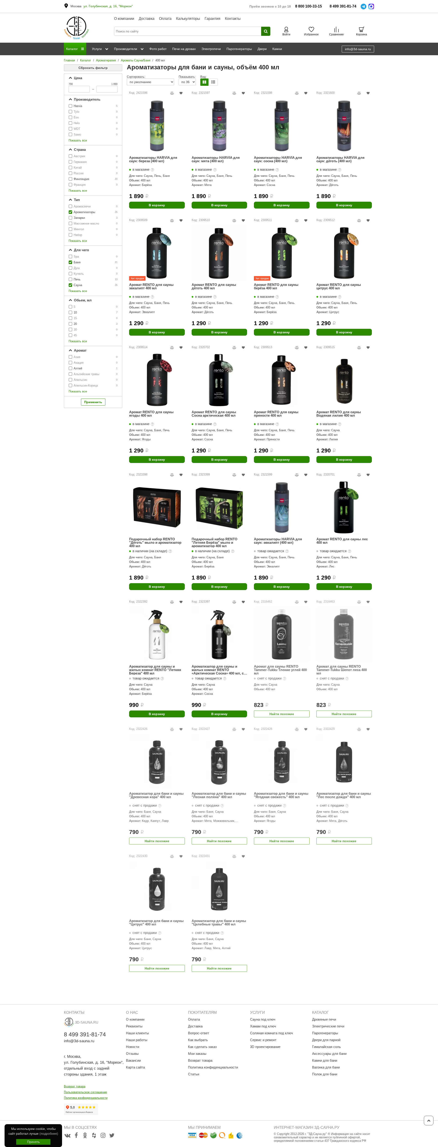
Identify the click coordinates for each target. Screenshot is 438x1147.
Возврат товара (74, 1086)
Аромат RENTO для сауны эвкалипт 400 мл (151, 286)
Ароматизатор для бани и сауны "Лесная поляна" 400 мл (219, 795)
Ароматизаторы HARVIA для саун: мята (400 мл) (216, 159)
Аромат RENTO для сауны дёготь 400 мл (214, 286)
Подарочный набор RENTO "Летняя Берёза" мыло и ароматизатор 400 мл (214, 542)
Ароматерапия (106, 60)
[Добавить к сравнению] (172, 93)
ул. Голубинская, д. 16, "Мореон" (108, 6)
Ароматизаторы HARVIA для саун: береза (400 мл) (153, 159)
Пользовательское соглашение (85, 1092)
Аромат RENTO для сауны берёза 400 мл (276, 286)
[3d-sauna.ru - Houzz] (94, 1135)
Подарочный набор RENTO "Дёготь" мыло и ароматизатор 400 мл (155, 542)
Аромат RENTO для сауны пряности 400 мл (276, 413)
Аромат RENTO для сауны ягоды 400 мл (151, 413)
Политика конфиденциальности (85, 1098)
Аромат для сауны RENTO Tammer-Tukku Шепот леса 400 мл (341, 670)
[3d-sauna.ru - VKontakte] (67, 1135)
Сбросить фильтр (93, 68)
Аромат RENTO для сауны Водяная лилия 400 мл (338, 413)
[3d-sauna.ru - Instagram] (102, 1135)
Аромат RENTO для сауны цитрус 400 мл (338, 286)
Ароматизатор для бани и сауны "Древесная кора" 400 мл (156, 795)
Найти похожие (281, 714)
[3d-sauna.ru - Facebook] (76, 1135)
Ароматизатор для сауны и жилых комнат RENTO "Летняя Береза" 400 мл (155, 670)
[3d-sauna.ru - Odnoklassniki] (85, 1135)
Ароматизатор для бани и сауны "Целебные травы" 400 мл (219, 922)
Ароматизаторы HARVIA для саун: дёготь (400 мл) (340, 159)
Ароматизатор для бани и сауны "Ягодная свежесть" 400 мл (281, 795)
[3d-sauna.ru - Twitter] (111, 1135)
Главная (69, 60)
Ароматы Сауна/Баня (135, 60)
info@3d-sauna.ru (358, 49)
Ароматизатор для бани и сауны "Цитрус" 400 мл (156, 922)
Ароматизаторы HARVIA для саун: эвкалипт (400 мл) (278, 540)
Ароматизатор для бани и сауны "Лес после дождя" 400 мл (343, 795)
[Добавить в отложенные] (181, 93)
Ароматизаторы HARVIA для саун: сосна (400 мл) (278, 159)
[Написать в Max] (371, 6)
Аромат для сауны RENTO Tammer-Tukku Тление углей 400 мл (280, 670)
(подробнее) (48, 1133)
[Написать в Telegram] (363, 6)
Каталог (85, 60)
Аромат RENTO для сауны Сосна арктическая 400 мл (214, 413)
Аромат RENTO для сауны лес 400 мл (342, 540)
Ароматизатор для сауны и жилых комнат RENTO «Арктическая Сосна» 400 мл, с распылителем (218, 670)
